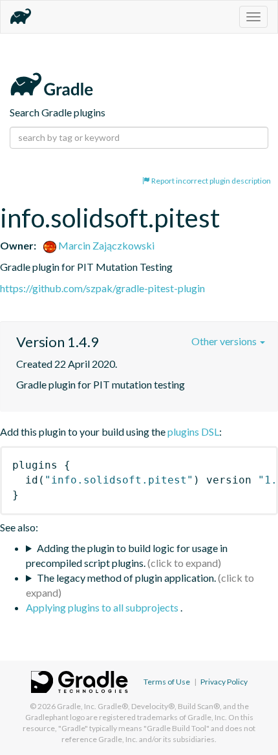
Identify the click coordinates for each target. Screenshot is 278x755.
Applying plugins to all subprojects (103, 607)
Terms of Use (167, 681)
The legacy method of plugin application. (126, 577)
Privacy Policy (224, 681)
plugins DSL (193, 431)
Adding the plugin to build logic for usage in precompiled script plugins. (127, 555)
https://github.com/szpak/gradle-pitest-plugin (102, 288)
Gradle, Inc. (76, 706)
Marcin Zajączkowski (105, 245)
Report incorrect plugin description (210, 181)
